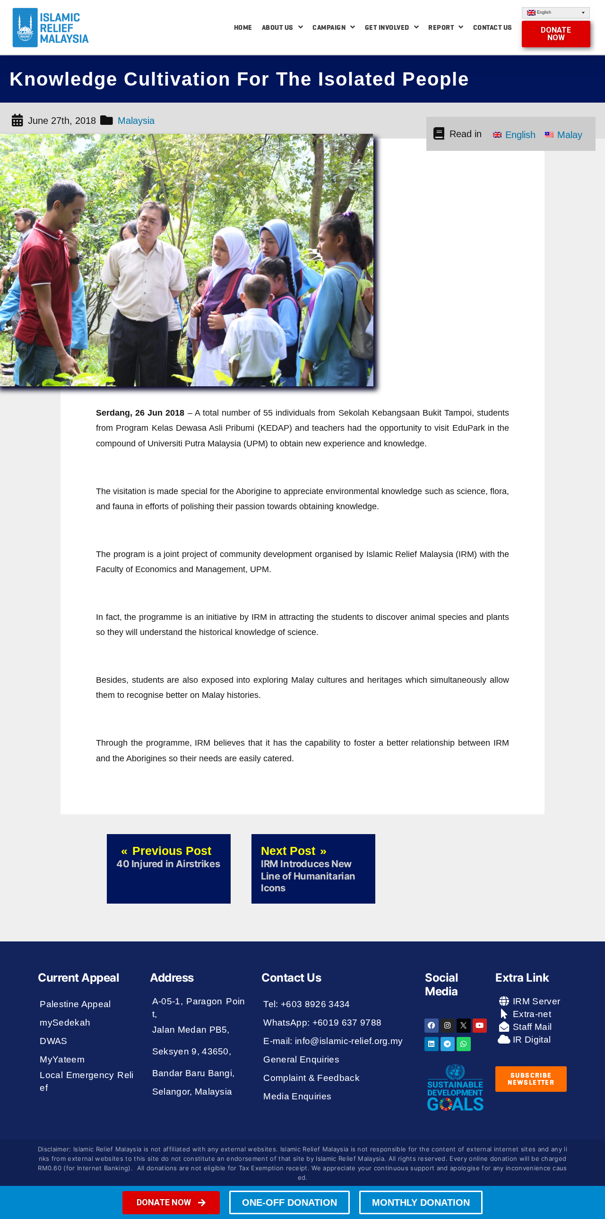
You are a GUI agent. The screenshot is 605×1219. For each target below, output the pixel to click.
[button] (556, 34)
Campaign (329, 27)
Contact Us (492, 27)
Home (243, 27)
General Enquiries (301, 1059)
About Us (278, 27)
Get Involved (387, 27)
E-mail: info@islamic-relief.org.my (333, 1041)
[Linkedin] (431, 1044)
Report (441, 27)
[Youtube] (480, 1026)
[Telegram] (448, 1044)
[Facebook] (431, 1026)
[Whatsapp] (464, 1044)
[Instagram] (448, 1026)
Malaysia (136, 120)
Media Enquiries (297, 1096)
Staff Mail (531, 1027)
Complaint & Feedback (311, 1078)
